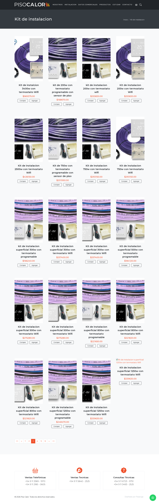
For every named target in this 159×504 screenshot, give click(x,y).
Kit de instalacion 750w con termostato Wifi (96, 169)
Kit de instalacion (137, 20)
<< (17, 441)
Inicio (125, 20)
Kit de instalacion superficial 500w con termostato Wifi (28, 330)
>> (53, 441)
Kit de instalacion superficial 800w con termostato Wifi (130, 330)
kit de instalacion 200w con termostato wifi (96, 89)
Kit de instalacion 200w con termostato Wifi (130, 89)
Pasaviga (139, 497)
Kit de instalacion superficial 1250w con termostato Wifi (96, 411)
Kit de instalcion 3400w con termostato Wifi (29, 89)
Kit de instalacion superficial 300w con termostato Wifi (62, 250)
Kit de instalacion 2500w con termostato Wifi (29, 169)
